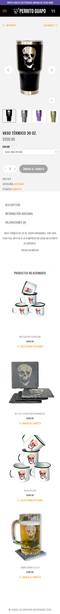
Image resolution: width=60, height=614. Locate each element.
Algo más (19, 184)
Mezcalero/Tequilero (30, 336)
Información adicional (19, 213)
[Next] (52, 70)
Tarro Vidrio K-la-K (30, 567)
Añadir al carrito (33, 169)
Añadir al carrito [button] (31, 423)
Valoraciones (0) (15, 222)
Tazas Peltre (30, 490)
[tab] (30, 204)
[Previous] (8, 70)
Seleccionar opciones (31, 346)
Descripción (12, 205)
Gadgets (17, 189)
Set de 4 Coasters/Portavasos (30, 413)
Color (6, 146)
